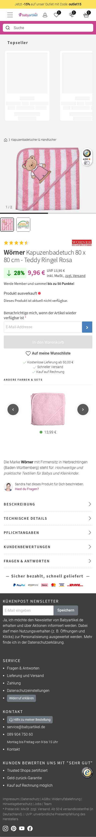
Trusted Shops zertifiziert (27, 770)
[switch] (87, 163)
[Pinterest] (15, 828)
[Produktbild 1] (7, 225)
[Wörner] (81, 243)
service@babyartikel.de (26, 727)
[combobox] (48, 28)
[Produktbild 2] (23, 225)
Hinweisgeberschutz (17, 804)
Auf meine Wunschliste (51, 353)
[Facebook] (30, 828)
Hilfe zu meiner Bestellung (32, 719)
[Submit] (8, 28)
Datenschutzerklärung (46, 642)
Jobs (37, 804)
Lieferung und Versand (25, 675)
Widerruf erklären (21, 698)
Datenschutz (30, 799)
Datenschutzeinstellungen (28, 690)
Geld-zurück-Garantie (24, 778)
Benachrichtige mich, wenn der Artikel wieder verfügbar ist (40, 315)
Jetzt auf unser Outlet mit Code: (48, 4)
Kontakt (13, 749)
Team (47, 804)
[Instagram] (7, 828)
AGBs (46, 799)
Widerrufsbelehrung (66, 799)
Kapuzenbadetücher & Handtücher (33, 139)
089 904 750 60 (20, 734)
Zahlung (14, 683)
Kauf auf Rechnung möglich (30, 785)
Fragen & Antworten (23, 668)
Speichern (65, 610)
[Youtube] (23, 828)
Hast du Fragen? (27, 489)
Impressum (11, 799)
